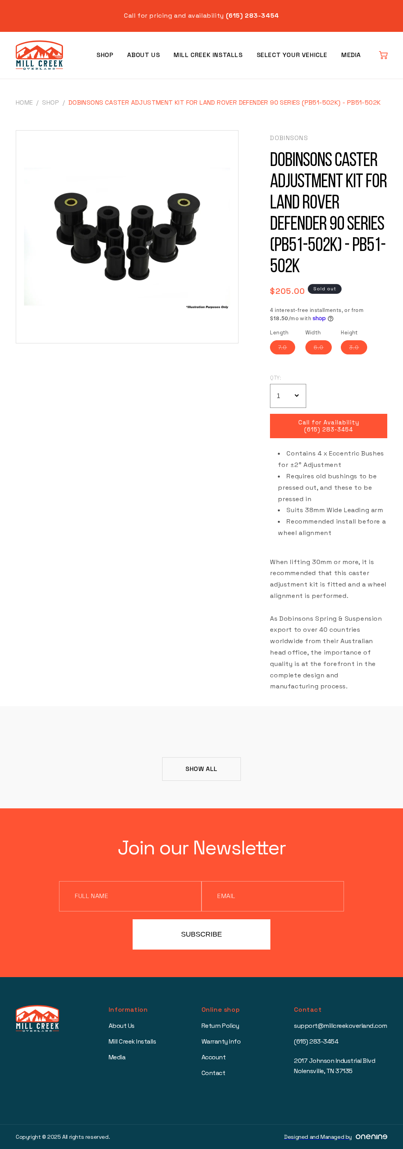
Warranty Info (221, 1041)
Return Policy (220, 1026)
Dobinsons (289, 138)
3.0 (358, 348)
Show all (201, 769)
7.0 (286, 348)
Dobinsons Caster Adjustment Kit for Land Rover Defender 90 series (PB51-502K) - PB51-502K (224, 102)
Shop (104, 55)
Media (351, 55)
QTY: (275, 377)
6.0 (323, 348)
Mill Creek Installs (208, 55)
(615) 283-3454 (316, 1041)
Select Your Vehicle (292, 55)
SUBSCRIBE (201, 934)
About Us (143, 55)
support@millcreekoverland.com (340, 1026)
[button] (383, 55)
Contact (214, 1073)
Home (24, 102)
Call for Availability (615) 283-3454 (328, 426)
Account (214, 1057)
